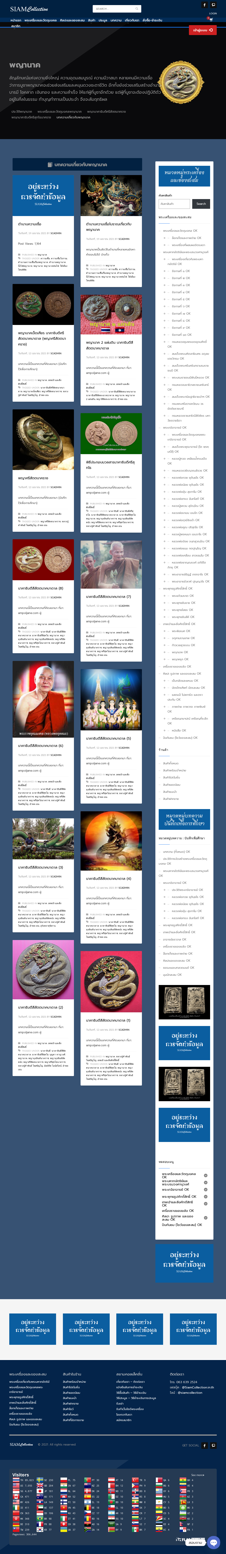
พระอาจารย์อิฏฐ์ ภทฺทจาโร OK (190, 574)
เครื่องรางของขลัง (20, 1414)
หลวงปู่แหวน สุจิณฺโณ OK (188, 506)
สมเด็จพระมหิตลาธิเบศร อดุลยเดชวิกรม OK (188, 356)
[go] (137, 8)
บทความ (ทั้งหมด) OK (176, 852)
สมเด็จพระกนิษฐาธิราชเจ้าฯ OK (191, 397)
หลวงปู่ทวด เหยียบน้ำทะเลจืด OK (187, 461)
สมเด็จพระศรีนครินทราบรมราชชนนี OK (188, 368)
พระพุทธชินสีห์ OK (183, 617)
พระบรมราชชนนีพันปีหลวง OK (190, 377)
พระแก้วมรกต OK (183, 596)
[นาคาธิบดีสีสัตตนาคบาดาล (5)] (111, 699)
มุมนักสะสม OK (172, 975)
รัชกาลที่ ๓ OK (181, 285)
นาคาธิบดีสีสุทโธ (127, 515)
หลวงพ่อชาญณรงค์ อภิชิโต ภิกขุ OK (187, 564)
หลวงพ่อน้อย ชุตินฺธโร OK (188, 485)
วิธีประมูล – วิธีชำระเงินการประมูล (136, 1398)
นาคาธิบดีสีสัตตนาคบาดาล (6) (40, 745)
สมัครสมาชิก (123, 1420)
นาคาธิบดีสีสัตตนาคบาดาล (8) (40, 588)
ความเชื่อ (45, 258)
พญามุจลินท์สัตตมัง (44, 639)
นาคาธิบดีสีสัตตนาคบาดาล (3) (40, 867)
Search (201, 204)
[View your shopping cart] (211, 20)
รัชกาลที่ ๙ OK (181, 328)
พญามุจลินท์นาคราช (106, 519)
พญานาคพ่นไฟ (51, 266)
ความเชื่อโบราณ (59, 258)
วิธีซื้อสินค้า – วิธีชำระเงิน (131, 1393)
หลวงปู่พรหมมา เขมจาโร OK (189, 534)
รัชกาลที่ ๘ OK (181, 321)
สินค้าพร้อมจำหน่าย (174, 770)
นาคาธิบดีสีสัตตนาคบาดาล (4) (108, 878)
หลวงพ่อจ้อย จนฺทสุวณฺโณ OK (191, 541)
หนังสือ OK (179, 730)
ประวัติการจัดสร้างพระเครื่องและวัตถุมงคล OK (183, 861)
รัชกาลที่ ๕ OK (181, 299)
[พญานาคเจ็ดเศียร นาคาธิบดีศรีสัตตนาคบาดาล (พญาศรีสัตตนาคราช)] (43, 304)
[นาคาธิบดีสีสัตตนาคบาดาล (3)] (43, 839)
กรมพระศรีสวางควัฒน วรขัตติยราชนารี (185, 406)
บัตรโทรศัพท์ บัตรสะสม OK (188, 688)
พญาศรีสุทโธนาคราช (123, 522)
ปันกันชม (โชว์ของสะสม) (23, 1424)
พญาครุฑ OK (180, 659)
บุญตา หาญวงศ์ (57, 1055)
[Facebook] (204, 5)
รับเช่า (119, 1403)
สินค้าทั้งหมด (171, 763)
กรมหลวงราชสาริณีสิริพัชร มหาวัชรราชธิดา (189, 418)
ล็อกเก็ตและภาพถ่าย (21, 1408)
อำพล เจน (44, 395)
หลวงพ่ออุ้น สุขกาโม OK (187, 492)
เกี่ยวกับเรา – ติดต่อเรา (130, 1382)
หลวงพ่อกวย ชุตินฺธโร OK (188, 478)
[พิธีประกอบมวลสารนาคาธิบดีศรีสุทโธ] (111, 433)
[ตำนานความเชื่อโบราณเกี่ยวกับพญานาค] (111, 195)
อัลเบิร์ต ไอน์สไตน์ (53, 1066)
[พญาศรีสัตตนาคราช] (43, 439)
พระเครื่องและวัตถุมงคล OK (180, 231)
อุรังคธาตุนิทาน (48, 926)
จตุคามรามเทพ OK (183, 638)
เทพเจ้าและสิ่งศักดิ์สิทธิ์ (108, 1060)
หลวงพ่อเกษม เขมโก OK (187, 513)
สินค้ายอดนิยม (171, 785)
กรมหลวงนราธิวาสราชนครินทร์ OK (188, 387)
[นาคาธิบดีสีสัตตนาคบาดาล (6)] (43, 699)
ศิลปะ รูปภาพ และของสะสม (25, 1419)
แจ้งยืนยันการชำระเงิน (129, 1387)
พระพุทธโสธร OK (182, 610)
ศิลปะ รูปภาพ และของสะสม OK (182, 674)
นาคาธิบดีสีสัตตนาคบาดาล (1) (108, 1020)
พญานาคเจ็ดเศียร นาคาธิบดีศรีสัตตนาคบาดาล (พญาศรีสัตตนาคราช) (42, 338)
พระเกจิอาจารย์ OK (175, 427)
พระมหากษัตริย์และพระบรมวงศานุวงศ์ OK (183, 873)
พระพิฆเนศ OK (181, 631)
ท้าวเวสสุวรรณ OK (183, 645)
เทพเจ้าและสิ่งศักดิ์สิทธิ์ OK (179, 624)
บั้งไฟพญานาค (25, 266)
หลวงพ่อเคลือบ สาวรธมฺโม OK (190, 555)
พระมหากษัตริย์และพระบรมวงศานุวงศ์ (185, 252)
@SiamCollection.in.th (198, 1387)
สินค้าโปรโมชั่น (171, 777)
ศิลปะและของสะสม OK (176, 961)
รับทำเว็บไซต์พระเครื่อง (130, 1409)
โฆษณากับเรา (124, 1414)
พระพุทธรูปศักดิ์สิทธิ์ (21, 1397)
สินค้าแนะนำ (170, 792)
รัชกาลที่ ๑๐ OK (182, 335)
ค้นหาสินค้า (165, 195)
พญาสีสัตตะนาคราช (106, 399)
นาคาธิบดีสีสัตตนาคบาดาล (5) (108, 738)
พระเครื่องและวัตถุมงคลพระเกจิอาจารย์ (26, 1389)
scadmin (56, 233)
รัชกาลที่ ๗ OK (181, 314)
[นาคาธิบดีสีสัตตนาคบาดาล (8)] (43, 559)
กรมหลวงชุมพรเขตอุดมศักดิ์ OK (187, 344)
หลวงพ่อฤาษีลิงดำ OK (186, 520)
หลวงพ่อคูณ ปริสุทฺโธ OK (187, 527)
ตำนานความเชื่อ (29, 224)
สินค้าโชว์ (68, 1409)
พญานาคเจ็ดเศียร (32, 391)
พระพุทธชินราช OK (184, 603)
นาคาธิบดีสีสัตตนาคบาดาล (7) (108, 596)
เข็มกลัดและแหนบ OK (185, 681)
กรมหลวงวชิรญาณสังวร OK (190, 470)
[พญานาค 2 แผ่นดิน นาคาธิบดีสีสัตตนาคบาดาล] (111, 314)
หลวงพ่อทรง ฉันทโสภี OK (188, 499)
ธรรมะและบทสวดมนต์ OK (178, 968)
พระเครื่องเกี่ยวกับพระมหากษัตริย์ (29, 1382)
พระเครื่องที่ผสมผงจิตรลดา (188, 245)
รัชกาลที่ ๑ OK (181, 271)
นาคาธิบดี (114, 511)
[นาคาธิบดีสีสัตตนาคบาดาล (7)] (111, 564)
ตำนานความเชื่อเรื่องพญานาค (33, 262)
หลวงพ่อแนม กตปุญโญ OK (189, 548)
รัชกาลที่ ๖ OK (181, 306)
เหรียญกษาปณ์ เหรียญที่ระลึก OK (188, 721)
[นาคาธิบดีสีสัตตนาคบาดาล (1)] (111, 981)
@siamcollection (190, 1392)
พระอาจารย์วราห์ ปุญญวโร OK (191, 581)
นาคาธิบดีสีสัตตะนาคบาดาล (100, 395)
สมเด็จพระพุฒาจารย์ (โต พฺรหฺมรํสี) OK (188, 449)
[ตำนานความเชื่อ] (43, 195)
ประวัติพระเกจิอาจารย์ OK (187, 890)
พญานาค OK (180, 652)
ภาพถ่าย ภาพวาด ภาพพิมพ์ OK (186, 709)
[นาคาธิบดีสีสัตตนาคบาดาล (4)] (111, 841)
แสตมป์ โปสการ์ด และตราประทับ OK (185, 697)
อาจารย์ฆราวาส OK (174, 939)
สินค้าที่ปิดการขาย (73, 1420)
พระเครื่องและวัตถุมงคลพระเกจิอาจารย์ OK (186, 437)
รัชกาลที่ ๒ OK (181, 278)
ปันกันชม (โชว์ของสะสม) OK (180, 738)
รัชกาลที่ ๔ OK (181, 292)
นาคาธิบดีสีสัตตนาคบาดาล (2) (40, 1007)
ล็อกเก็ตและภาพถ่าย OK (187, 238)
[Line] (213, 5)
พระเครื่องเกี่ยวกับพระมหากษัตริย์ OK (185, 261)
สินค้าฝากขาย (171, 799)
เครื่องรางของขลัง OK (177, 666)
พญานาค (42, 255)
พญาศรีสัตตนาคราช (52, 391)
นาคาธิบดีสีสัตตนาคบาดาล (122, 392)
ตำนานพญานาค (57, 262)
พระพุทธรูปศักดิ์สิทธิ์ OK (178, 588)
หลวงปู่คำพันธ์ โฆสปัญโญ (98, 526)
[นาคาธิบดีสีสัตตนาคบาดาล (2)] (43, 969)
